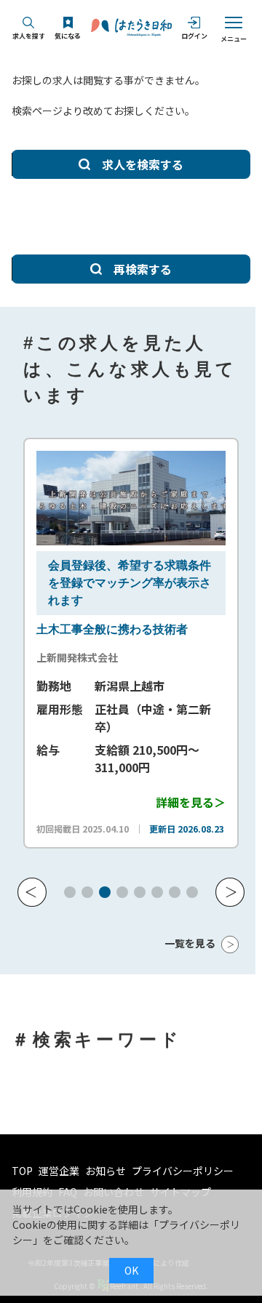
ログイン (194, 36)
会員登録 (71, 565)
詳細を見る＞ (191, 802)
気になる (68, 36)
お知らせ (105, 1170)
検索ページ (37, 110)
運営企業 (59, 1170)
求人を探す (28, 36)
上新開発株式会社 (77, 657)
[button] (32, 892)
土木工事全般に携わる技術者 (112, 629)
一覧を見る (189, 943)
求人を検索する (142, 164)
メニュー (234, 39)
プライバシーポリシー (183, 1170)
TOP (22, 1170)
